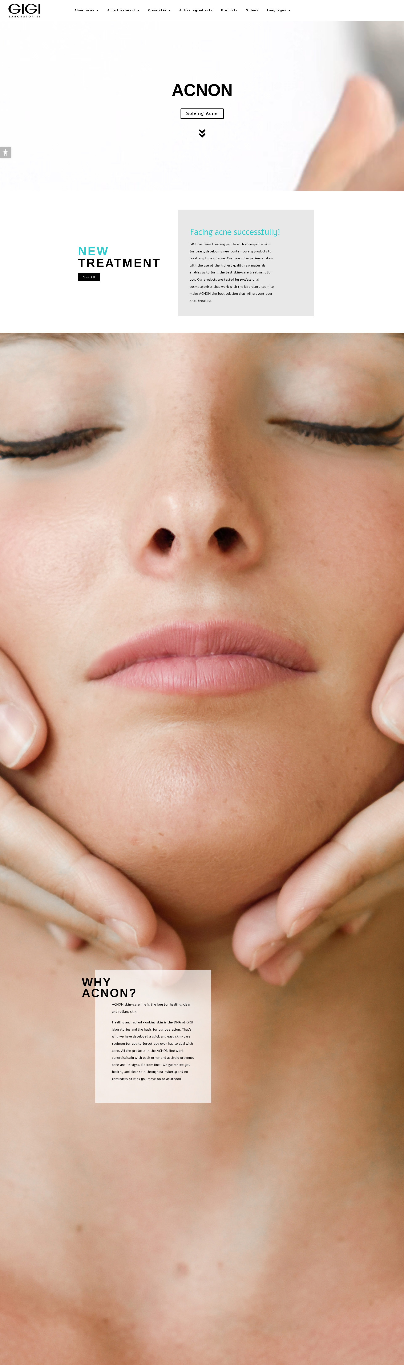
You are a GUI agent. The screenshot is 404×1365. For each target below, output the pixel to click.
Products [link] (229, 10)
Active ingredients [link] (196, 10)
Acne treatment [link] (121, 10)
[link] (5, 152)
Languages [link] (276, 10)
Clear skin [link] (157, 10)
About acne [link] (84, 10)
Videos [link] (252, 10)
